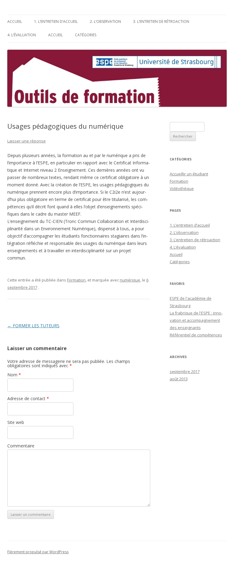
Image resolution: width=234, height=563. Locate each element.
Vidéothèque (182, 188)
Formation (76, 280)
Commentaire (20, 446)
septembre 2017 (185, 371)
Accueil (14, 21)
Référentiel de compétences (196, 335)
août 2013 (179, 379)
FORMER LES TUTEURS (33, 325)
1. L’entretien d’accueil (56, 21)
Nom (14, 375)
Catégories (85, 35)
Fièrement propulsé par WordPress (38, 551)
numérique (130, 280)
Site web (15, 422)
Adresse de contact (28, 398)
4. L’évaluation (21, 35)
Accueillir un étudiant (189, 174)
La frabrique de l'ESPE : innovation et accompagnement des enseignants (196, 320)
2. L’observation (105, 21)
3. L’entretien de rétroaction (161, 21)
